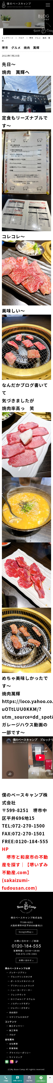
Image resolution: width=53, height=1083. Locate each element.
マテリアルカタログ (19, 1017)
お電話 (6, 1079)
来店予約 (29, 1079)
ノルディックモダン (20, 1003)
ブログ (12, 1034)
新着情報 (13, 1048)
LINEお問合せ (41, 1081)
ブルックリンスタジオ (21, 976)
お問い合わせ (26, 960)
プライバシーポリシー (20, 1052)
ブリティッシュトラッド (22, 985)
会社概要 (13, 1043)
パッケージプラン (18, 972)
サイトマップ (15, 1057)
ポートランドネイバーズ (22, 981)
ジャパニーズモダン (20, 1008)
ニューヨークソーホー (21, 990)
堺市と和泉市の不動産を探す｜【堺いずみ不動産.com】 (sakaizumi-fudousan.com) (25, 872)
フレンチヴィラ (18, 994)
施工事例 (13, 1030)
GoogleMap (26, 931)
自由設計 (13, 1012)
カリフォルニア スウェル (23, 999)
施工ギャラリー (16, 1026)
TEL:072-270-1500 (23, 826)
